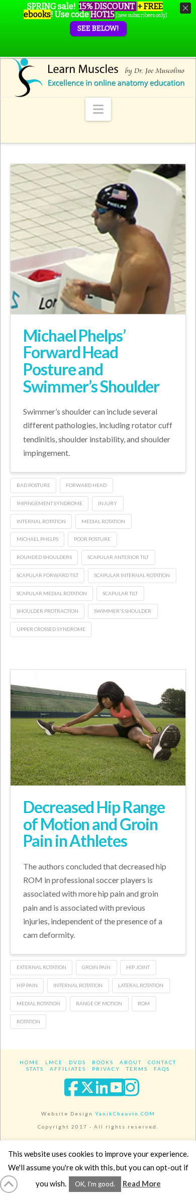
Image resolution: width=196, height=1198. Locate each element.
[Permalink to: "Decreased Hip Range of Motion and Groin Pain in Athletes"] (98, 727)
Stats (35, 1069)
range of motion (99, 1003)
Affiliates (68, 1069)
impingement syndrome (49, 503)
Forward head (86, 485)
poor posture (92, 539)
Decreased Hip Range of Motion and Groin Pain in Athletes (94, 823)
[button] (98, 109)
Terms (137, 1069)
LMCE (54, 1062)
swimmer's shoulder (122, 611)
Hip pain (27, 985)
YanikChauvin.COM (125, 1113)
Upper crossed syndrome (51, 629)
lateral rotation (140, 985)
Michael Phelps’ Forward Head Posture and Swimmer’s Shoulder (91, 361)
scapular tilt (120, 593)
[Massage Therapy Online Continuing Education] (97, 77)
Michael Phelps (37, 539)
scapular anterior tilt (118, 557)
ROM (144, 1003)
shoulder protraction (47, 611)
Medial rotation (103, 521)
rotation (28, 1021)
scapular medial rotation (52, 593)
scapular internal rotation (132, 575)
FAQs (162, 1069)
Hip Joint (138, 967)
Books (103, 1062)
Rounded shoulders (44, 557)
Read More (142, 1183)
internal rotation (41, 521)
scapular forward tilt (47, 575)
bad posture (33, 485)
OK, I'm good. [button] (95, 1184)
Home (29, 1062)
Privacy (106, 1069)
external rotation (41, 967)
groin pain (96, 967)
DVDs (77, 1062)
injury (107, 503)
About (131, 1062)
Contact (162, 1062)
